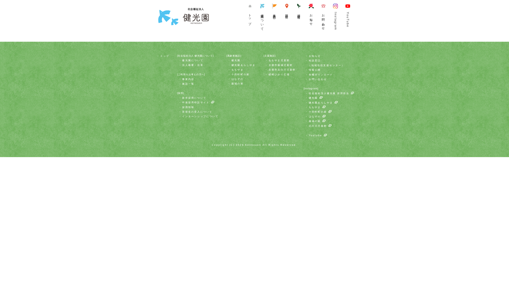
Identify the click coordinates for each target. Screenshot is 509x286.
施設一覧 (286, 13)
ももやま (237, 69)
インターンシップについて (200, 116)
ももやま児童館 (279, 60)
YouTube (348, 19)
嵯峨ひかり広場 (279, 74)
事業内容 (274, 13)
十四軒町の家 (240, 74)
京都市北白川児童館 (282, 69)
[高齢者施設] (233, 55)
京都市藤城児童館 (281, 65)
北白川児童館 (318, 126)
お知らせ (311, 18)
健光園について (262, 21)
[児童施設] (269, 55)
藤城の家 (237, 83)
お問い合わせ (323, 20)
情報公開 (315, 70)
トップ (250, 18)
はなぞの (237, 79)
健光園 (236, 60)
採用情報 (188, 107)
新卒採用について (194, 98)
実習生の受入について (197, 111)
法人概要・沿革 (192, 65)
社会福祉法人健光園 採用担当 (329, 93)
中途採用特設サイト (195, 102)
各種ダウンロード (321, 74)
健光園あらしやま (243, 65)
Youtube (315, 135)
